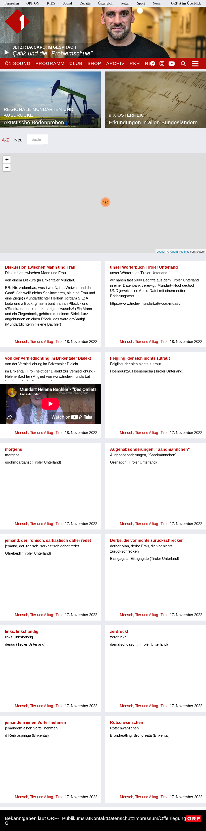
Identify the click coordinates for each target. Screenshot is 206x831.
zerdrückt (119, 631)
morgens (13, 449)
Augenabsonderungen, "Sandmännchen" (150, 449)
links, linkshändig (21, 631)
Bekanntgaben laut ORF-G (32, 821)
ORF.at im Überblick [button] (186, 3)
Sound (67, 3)
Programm (49, 63)
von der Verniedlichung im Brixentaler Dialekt (48, 358)
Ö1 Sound (17, 63)
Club (75, 63)
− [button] (7, 167)
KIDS (51, 3)
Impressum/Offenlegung (160, 818)
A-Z (5, 139)
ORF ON (32, 3)
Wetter (125, 3)
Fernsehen (12, 3)
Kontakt (98, 818)
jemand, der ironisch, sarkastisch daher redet (48, 540)
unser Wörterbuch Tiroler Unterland (144, 267)
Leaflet (161, 251)
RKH (135, 63)
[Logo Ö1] (17, 21)
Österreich (105, 3)
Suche (183, 63)
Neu (18, 139)
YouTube (172, 63)
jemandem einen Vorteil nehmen (35, 722)
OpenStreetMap (179, 251)
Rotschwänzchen (126, 722)
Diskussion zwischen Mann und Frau (40, 267)
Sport (141, 3)
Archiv (115, 63)
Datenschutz (120, 818)
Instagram (162, 63)
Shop (94, 63)
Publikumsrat (76, 818)
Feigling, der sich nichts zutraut (140, 358)
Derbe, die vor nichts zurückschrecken (147, 540)
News (157, 3)
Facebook (152, 63)
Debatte (85, 3)
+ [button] (7, 160)
